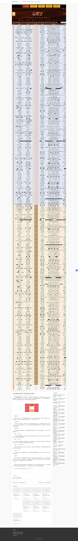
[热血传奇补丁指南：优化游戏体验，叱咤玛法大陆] (55, 450)
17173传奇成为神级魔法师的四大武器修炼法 (27, 495)
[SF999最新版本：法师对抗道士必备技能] (26, 503)
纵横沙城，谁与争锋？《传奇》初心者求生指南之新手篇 (61, 410)
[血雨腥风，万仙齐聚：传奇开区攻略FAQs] (55, 442)
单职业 (16, 535)
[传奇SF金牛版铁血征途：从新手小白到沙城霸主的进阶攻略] (55, 418)
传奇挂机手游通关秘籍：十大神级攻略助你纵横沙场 (61, 460)
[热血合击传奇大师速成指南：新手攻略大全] (55, 399)
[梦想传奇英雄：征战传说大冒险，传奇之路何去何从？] (55, 407)
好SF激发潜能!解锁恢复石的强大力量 (36, 495)
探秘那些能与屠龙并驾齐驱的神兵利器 (17, 520)
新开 (22, 532)
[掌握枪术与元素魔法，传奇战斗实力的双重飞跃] (17, 490)
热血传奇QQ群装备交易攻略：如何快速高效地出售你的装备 (61, 456)
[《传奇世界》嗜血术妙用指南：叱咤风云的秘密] (55, 425)
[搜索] (65, 2)
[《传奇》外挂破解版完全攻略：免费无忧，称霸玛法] (55, 428)
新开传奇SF (19, 532)
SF (13, 535)
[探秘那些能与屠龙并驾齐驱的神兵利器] (17, 515)
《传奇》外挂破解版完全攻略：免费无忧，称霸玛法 (61, 428)
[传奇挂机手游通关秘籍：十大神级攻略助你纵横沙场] (55, 461)
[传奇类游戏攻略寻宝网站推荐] (55, 402)
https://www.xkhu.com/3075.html (22, 468)
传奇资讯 (32, 1)
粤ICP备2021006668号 (39, 538)
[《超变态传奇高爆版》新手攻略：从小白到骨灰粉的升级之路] (55, 414)
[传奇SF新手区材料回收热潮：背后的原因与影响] (36, 503)
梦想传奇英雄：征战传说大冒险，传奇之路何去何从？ (61, 406)
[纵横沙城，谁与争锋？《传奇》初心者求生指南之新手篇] (55, 410)
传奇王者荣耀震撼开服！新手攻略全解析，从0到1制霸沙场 (61, 431)
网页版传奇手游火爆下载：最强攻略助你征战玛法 (61, 453)
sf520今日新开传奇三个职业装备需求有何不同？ (20, 482)
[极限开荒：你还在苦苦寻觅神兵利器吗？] (55, 395)
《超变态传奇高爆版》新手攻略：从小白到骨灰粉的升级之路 (61, 413)
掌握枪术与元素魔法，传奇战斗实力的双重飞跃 (17, 495)
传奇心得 (28, 1)
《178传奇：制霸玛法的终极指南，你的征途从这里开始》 (61, 435)
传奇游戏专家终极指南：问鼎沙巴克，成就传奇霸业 (61, 420)
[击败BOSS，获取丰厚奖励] (46, 490)
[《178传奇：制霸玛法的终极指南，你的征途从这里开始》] (55, 436)
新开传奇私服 (15, 395)
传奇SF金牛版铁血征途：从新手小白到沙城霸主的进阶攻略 (61, 417)
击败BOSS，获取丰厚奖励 (46, 495)
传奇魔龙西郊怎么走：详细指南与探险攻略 (45, 482)
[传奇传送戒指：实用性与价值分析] (46, 503)
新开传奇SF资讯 (37, 1)
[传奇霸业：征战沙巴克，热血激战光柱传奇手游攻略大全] (55, 439)
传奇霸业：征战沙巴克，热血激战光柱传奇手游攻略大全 (61, 438)
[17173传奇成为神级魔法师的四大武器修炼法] (26, 490)
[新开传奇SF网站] (16, 1)
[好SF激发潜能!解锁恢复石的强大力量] (36, 490)
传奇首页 (24, 1)
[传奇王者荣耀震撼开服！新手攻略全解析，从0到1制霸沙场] (55, 432)
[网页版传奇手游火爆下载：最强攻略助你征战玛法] (55, 453)
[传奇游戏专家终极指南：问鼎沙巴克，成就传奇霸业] (55, 421)
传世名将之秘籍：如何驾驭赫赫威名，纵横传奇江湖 (61, 463)
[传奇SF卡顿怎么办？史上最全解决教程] (55, 445)
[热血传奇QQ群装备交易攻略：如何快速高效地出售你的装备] (55, 457)
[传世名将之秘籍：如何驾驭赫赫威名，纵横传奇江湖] (55, 464)
